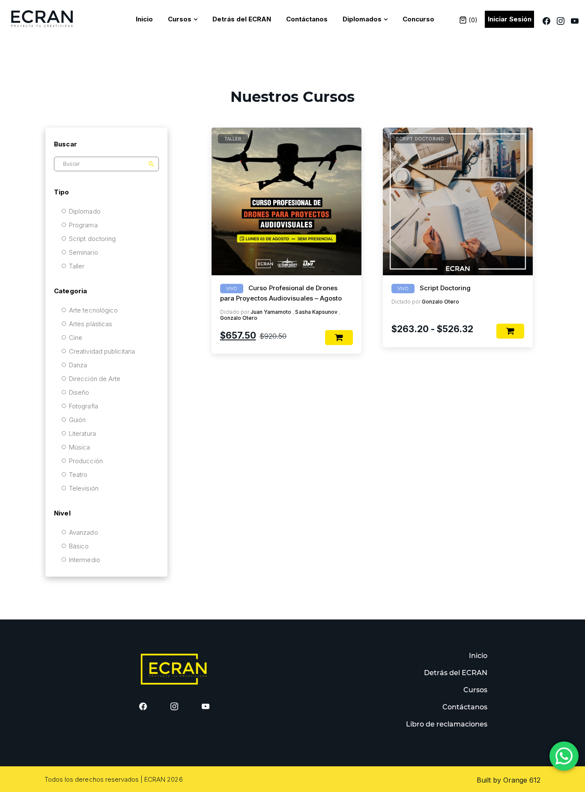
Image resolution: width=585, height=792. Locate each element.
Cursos (179, 19)
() (472, 20)
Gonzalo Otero (238, 318)
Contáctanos (307, 19)
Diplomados (362, 19)
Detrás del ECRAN (241, 19)
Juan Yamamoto (271, 312)
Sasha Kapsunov (316, 312)
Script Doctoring (445, 288)
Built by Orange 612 (508, 780)
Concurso (418, 19)
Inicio (144, 19)
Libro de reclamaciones (447, 724)
